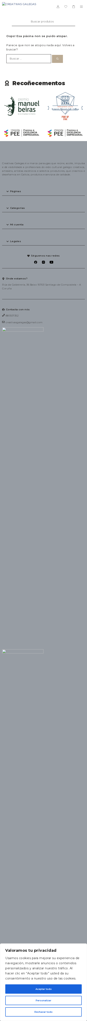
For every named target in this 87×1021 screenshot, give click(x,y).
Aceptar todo (43, 989)
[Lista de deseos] (66, 6)
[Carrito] (73, 6)
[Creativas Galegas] (19, 6)
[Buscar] (57, 59)
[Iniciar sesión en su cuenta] (58, 6)
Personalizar (43, 1000)
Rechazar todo (43, 1011)
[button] (43, 191)
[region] (43, 982)
